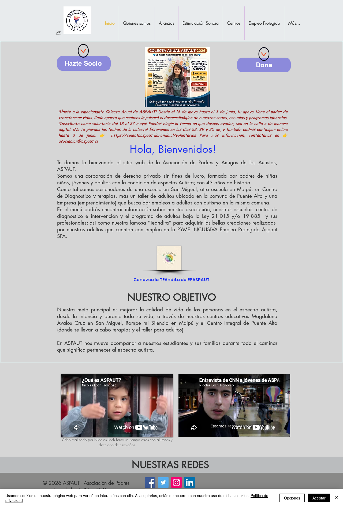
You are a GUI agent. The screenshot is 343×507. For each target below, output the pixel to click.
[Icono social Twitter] (163, 482)
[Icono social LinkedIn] (189, 482)
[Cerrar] (336, 498)
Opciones (292, 498)
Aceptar (319, 498)
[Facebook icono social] (150, 482)
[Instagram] (176, 482)
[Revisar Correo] (59, 32)
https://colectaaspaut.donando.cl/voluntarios (153, 140)
